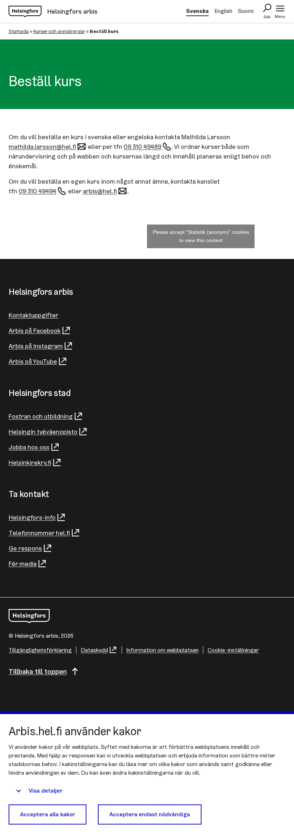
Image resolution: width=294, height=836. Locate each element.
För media (23, 563)
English (223, 11)
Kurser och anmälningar (59, 31)
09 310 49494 (37, 191)
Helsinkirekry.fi (30, 462)
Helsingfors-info (32, 517)
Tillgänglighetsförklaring (40, 650)
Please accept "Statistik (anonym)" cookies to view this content (201, 236)
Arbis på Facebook (35, 330)
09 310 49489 (142, 146)
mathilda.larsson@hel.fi (42, 146)
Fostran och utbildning (41, 416)
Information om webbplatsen (162, 650)
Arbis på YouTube (33, 361)
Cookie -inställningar (233, 650)
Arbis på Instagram (36, 346)
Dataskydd (94, 650)
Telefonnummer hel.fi (39, 533)
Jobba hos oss (29, 447)
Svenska (197, 11)
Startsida (19, 31)
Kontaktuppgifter (33, 315)
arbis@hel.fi (100, 191)
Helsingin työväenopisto (43, 432)
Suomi (245, 11)
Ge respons (25, 548)
